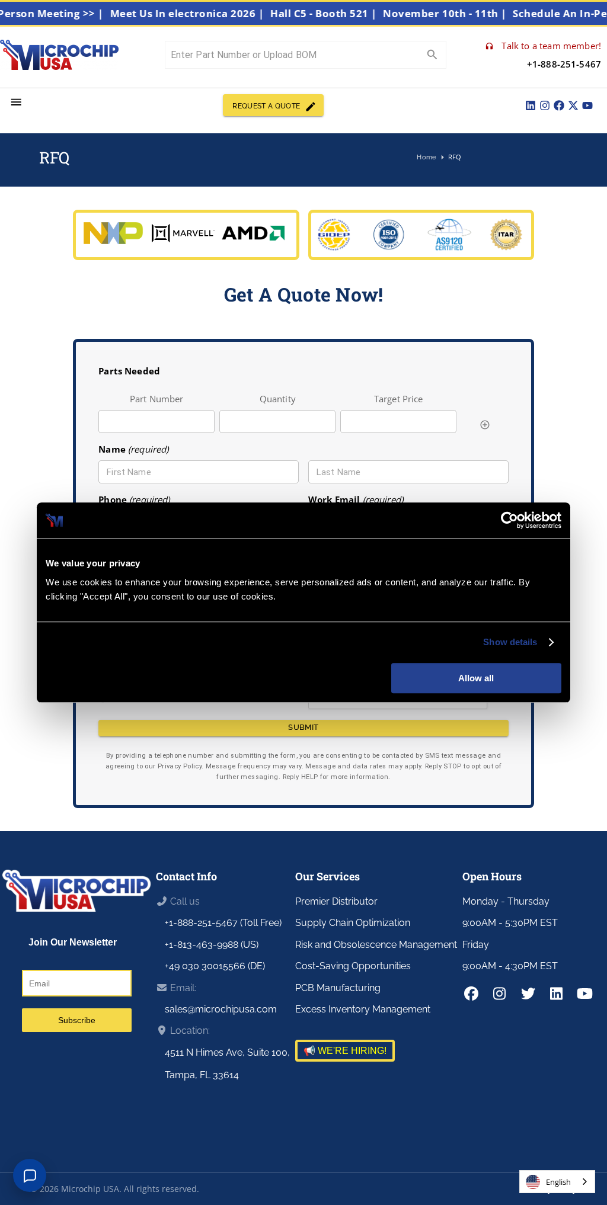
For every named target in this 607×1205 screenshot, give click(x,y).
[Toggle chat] (29, 1175)
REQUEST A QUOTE (266, 106)
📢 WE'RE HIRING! (345, 1051)
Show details (510, 642)
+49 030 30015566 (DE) (215, 966)
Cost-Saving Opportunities (353, 966)
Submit (303, 727)
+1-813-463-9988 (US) (211, 944)
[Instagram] (544, 105)
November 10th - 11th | (456, 13)
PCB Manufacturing (338, 988)
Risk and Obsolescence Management (376, 944)
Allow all (476, 678)
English (558, 1182)
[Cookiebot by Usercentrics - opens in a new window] (509, 520)
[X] (573, 105)
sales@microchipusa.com (221, 1009)
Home (426, 157)
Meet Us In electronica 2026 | (199, 13)
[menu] (16, 102)
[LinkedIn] (530, 105)
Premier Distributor (336, 901)
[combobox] (557, 1181)
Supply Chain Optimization (352, 922)
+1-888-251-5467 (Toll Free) (223, 922)
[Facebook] (559, 105)
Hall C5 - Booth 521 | (335, 13)
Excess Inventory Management (362, 1009)
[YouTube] (587, 105)
